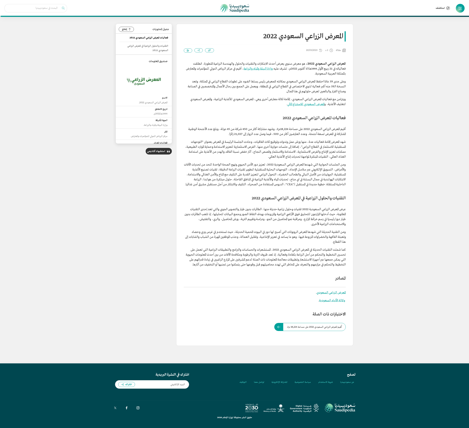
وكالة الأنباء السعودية (332, 300)
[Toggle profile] (460, 8)
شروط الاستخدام (325, 382)
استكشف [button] (440, 8)
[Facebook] (126, 408)
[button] (460, 8)
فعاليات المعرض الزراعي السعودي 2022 (149, 37)
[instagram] (138, 408)
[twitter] (115, 408)
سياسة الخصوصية (303, 382)
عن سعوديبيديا (347, 382)
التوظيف (243, 382)
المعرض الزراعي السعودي (331, 293)
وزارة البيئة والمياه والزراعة (258, 69)
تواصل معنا (259, 382)
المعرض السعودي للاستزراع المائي (305, 104)
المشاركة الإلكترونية (279, 382)
